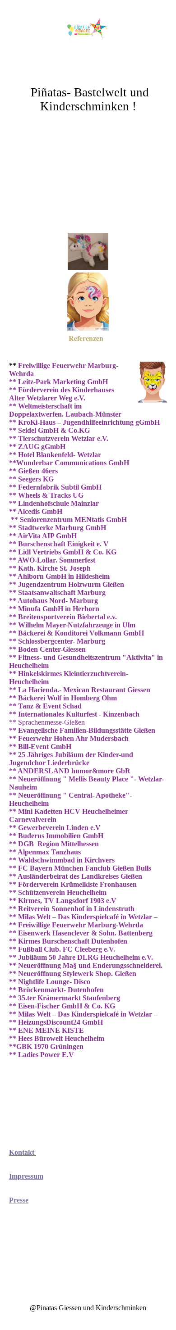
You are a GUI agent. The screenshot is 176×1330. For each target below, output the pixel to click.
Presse (18, 1200)
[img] (88, 34)
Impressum (26, 1176)
